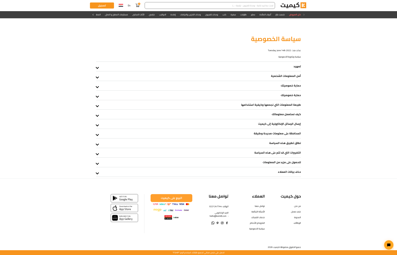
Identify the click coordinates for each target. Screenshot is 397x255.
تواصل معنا (260, 206)
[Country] (121, 5)
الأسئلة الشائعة (258, 211)
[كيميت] (293, 6)
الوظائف (297, 223)
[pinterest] (217, 222)
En (129, 5)
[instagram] (222, 222)
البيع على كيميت (171, 197)
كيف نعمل (296, 211)
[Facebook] (226, 222)
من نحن (297, 206)
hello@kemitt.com (218, 216)
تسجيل (102, 5)
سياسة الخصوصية (257, 228)
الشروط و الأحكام (257, 223)
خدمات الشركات (258, 217)
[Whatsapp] (212, 222)
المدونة (297, 217)
